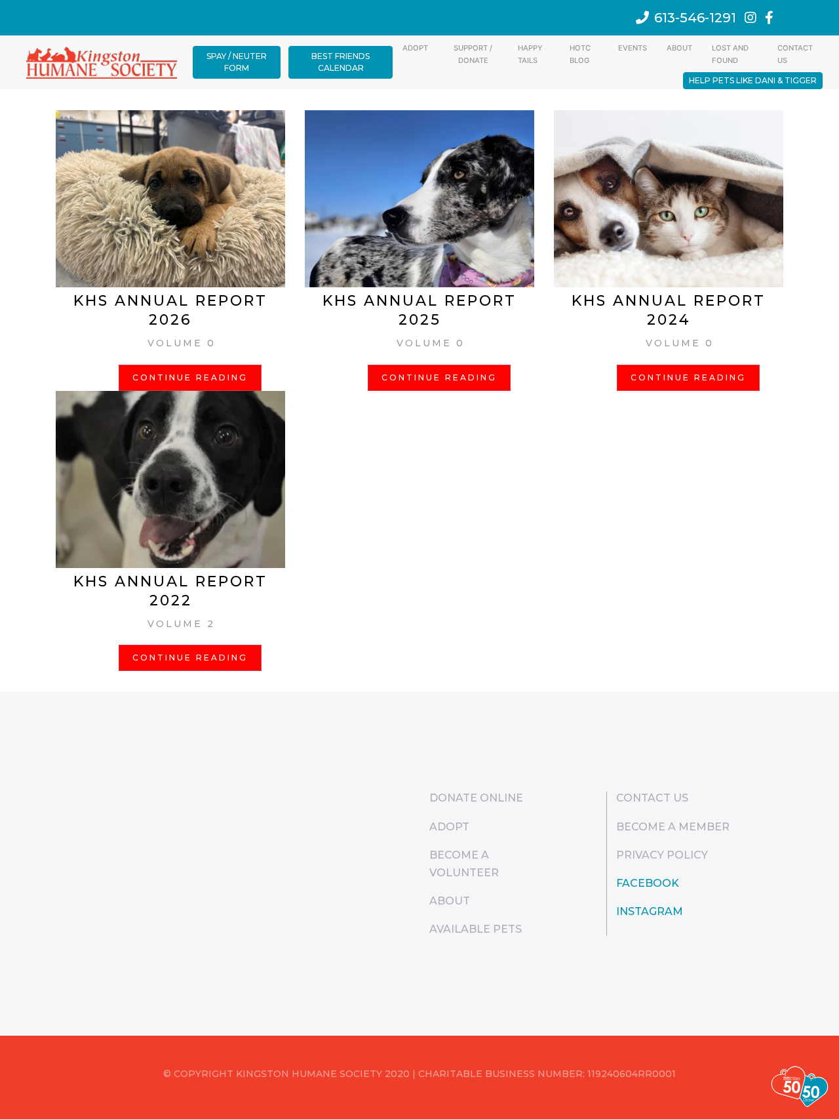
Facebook (647, 883)
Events (632, 47)
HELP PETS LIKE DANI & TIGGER (753, 80)
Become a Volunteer (464, 864)
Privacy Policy (662, 855)
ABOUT (679, 47)
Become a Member (673, 827)
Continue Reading (190, 377)
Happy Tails (530, 54)
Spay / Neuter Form (236, 62)
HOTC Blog (580, 54)
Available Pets (475, 929)
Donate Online (476, 798)
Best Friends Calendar (340, 62)
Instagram (649, 911)
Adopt (415, 47)
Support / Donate (473, 54)
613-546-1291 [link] (695, 18)
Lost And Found (730, 54)
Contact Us (795, 54)
